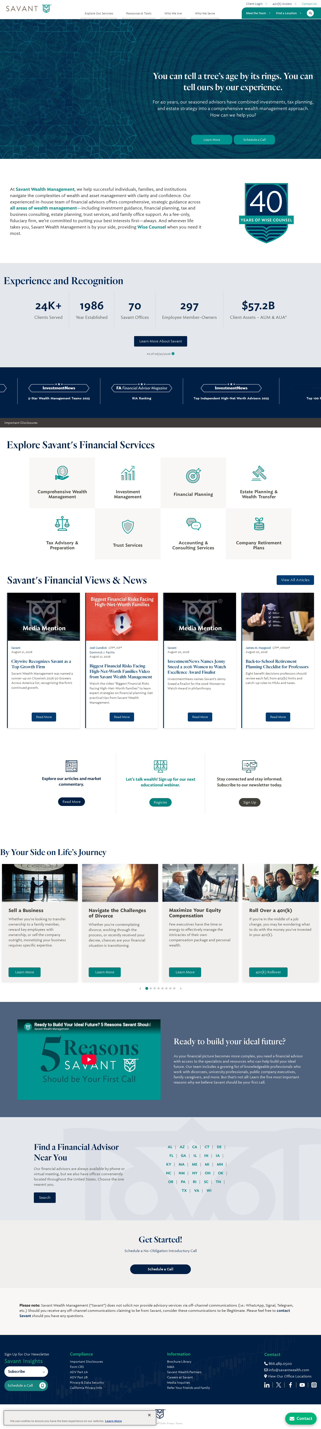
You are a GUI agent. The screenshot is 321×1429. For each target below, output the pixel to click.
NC (169, 1173)
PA (183, 1182)
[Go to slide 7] (170, 988)
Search (44, 1197)
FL (171, 1155)
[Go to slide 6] (166, 988)
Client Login (254, 4)
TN (219, 1182)
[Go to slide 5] (162, 988)
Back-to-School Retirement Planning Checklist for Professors (277, 664)
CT (207, 1147)
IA (218, 1155)
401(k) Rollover (268, 972)
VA (197, 1190)
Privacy (170, 1423)
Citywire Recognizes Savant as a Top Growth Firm (41, 664)
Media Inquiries (178, 1382)
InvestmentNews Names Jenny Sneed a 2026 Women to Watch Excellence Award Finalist (196, 666)
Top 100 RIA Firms (279, 398)
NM (182, 1173)
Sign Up (249, 802)
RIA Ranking (100, 398)
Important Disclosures (21, 423)
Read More (44, 717)
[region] (79, 1418)
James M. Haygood (258, 648)
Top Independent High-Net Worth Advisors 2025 (190, 398)
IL (195, 1155)
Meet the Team (256, 13)
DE (220, 1147)
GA (184, 1155)
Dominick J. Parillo (102, 652)
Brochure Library (179, 1362)
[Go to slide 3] (155, 988)
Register (160, 802)
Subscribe (16, 1371)
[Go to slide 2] (151, 988)
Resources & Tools (138, 13)
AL (170, 1147)
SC (206, 1182)
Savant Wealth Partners (184, 1372)
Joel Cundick (98, 648)
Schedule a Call (254, 140)
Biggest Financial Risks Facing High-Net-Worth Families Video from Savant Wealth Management (121, 671)
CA (195, 1147)
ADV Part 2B (79, 1377)
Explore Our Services (99, 13)
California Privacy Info (86, 1388)
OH (208, 1173)
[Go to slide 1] (146, 988)
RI (195, 1182)
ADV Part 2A (79, 1372)
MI (207, 1164)
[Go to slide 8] (174, 988)
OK (221, 1173)
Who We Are (173, 13)
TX (185, 1190)
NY (195, 1173)
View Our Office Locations (289, 1376)
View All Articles (295, 580)
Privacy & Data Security (87, 1382)
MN (220, 1164)
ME (195, 1164)
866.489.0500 (280, 1363)
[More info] (173, 353)
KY (169, 1164)
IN (206, 1155)
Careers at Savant (180, 1377)
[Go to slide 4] (158, 988)
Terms (179, 1423)
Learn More (212, 140)
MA (182, 1164)
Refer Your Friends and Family (188, 1388)
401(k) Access (282, 4)
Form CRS (77, 1367)
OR (171, 1182)
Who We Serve (205, 13)
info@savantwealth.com (289, 1370)
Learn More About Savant (160, 341)
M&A (170, 1367)
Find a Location (286, 13)
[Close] (149, 1415)
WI (209, 1190)
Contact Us (309, 4)
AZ (183, 1147)
